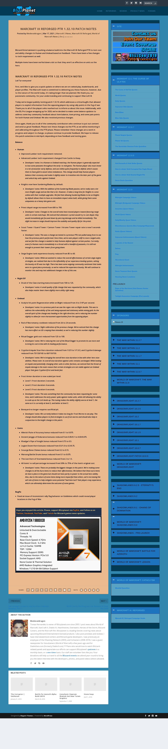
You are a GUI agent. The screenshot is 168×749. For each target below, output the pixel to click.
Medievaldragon (34, 33)
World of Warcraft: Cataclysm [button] (136, 580)
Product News (137, 11)
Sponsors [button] (123, 315)
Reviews (123, 11)
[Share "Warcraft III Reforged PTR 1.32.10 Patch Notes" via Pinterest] (46, 590)
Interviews (111, 11)
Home (99, 11)
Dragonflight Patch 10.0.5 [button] (132, 456)
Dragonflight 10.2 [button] (128, 416)
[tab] (135, 26)
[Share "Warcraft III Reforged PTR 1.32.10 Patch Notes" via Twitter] (32, 590)
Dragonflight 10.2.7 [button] (129, 401)
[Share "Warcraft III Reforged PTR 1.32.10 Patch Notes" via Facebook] (28, 590)
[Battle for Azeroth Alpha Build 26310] (46, 684)
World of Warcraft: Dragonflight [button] (129, 465)
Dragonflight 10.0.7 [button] (129, 448)
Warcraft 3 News (63, 33)
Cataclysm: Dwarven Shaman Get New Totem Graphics (70, 696)
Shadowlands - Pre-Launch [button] (133, 533)
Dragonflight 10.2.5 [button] (129, 409)
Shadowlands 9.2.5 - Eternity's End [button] (135, 486)
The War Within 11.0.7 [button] (129, 372)
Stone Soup (89, 694)
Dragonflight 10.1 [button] (128, 440)
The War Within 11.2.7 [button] (129, 340)
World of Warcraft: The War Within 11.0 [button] (134, 381)
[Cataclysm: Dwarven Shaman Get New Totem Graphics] (71, 684)
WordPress (48, 716)
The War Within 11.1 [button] (128, 364)
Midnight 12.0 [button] (124, 189)
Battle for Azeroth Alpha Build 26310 (45, 695)
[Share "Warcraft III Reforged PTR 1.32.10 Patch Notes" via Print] (69, 590)
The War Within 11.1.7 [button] (129, 356)
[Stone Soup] (95, 684)
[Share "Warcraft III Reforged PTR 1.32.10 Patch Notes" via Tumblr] (41, 590)
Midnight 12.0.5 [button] (125, 155)
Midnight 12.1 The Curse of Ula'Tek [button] (133, 80)
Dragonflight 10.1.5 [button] (129, 432)
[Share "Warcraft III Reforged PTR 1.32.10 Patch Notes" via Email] (64, 590)
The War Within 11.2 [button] (128, 348)
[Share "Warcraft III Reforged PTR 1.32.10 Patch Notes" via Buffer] (55, 590)
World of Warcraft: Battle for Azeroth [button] (136, 552)
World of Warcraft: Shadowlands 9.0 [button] (129, 523)
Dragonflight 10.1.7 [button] (129, 424)
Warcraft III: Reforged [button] (131, 610)
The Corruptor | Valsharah (18, 695)
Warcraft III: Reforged (81, 33)
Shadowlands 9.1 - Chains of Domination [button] (134, 509)
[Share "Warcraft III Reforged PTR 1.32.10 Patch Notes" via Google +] (37, 590)
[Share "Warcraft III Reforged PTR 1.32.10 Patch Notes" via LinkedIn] (51, 590)
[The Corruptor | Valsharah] (22, 684)
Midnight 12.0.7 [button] (125, 127)
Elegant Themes (26, 716)
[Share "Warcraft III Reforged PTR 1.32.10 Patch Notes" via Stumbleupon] (60, 590)
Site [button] (119, 26)
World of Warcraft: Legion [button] (133, 562)
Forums (151, 11)
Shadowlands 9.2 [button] (127, 496)
